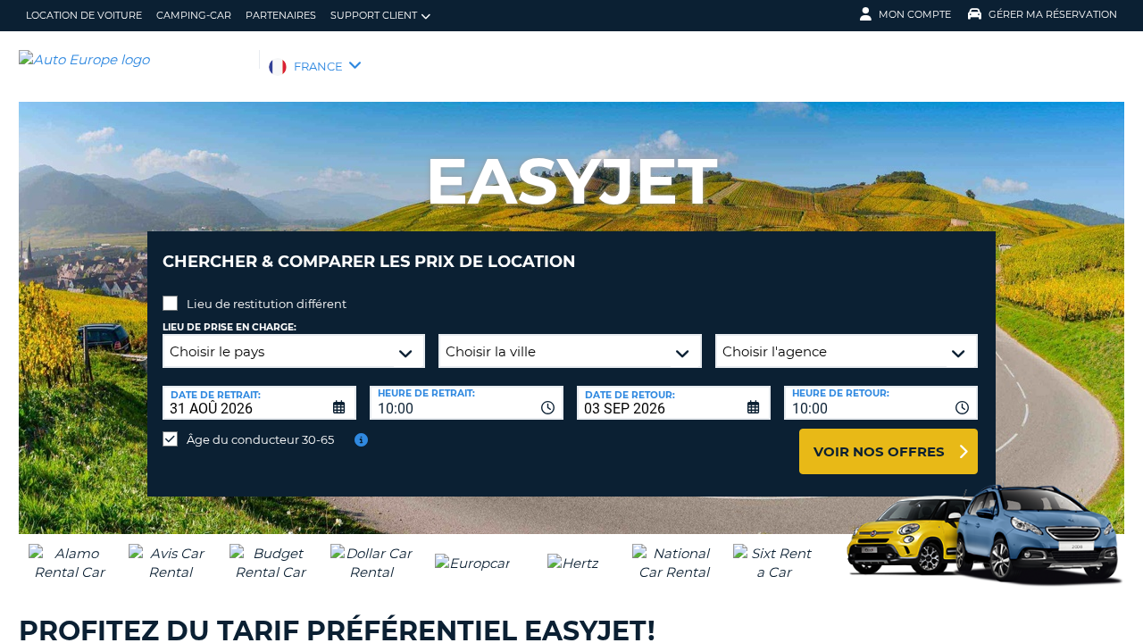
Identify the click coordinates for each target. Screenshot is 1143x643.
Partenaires (281, 15)
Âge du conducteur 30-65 (260, 439)
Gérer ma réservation (1053, 14)
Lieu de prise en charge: (229, 327)
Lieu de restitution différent (266, 303)
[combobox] (466, 403)
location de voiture (84, 15)
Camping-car (193, 15)
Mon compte (915, 14)
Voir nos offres (879, 451)
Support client (373, 15)
